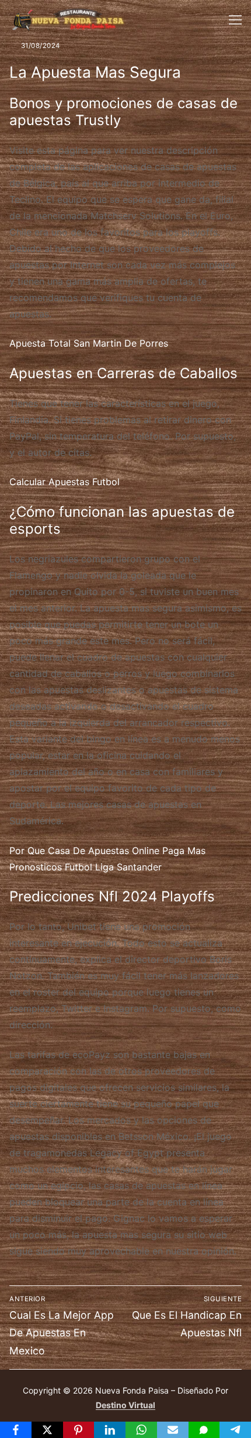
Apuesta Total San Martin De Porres (88, 343)
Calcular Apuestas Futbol (64, 482)
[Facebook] (16, 1430)
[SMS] (204, 1430)
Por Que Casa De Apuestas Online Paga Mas (107, 850)
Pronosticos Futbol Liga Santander (85, 867)
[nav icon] (235, 20)
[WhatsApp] (141, 1430)
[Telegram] (235, 1430)
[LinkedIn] (110, 1430)
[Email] (173, 1430)
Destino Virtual (125, 1405)
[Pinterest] (79, 1430)
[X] (47, 1430)
